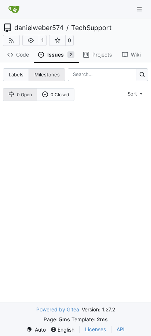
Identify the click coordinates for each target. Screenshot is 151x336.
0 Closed (60, 94)
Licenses (95, 329)
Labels (16, 74)
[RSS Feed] (11, 40)
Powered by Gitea (57, 309)
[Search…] (142, 74)
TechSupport (91, 28)
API (121, 329)
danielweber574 (39, 28)
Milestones (47, 74)
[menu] (135, 93)
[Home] (14, 9)
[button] (30, 40)
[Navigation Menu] (140, 9)
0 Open (24, 94)
